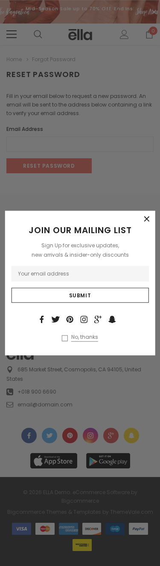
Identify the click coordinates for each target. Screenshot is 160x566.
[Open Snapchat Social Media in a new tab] (112, 319)
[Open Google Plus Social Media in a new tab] (98, 319)
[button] (146, 219)
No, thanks (84, 337)
